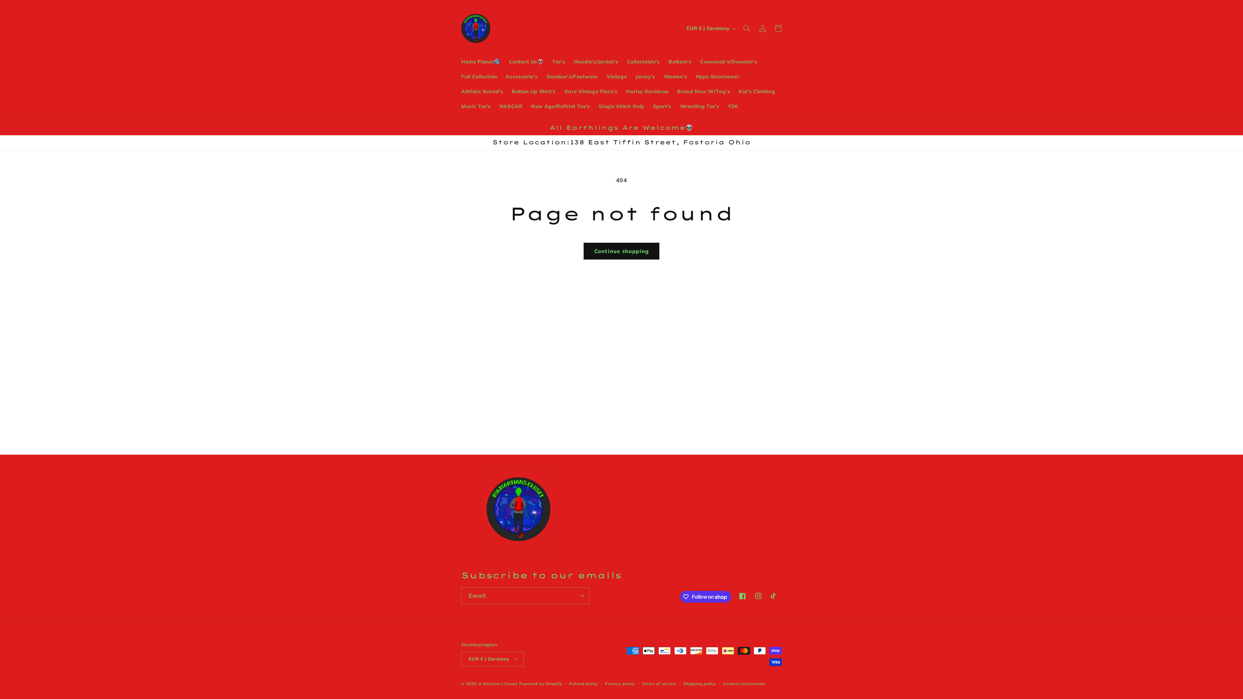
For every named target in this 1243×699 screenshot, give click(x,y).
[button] (747, 28)
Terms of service (659, 683)
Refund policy (583, 683)
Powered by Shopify (540, 683)
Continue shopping (621, 251)
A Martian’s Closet (498, 683)
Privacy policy (620, 683)
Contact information (744, 683)
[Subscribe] (581, 595)
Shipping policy (699, 683)
